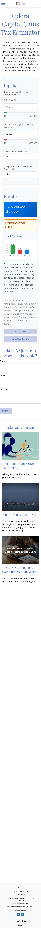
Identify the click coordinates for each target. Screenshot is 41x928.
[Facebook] (18, 914)
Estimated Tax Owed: (15, 223)
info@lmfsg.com (20, 911)
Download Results (20, 339)
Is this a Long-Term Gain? (16, 151)
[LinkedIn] (22, 914)
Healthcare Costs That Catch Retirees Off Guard (19, 570)
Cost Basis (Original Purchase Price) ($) (18, 126)
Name (3, 361)
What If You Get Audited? (19, 514)
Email (2, 375)
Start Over (20, 331)
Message (4, 389)
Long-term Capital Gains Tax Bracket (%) (18, 167)
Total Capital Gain (16, 206)
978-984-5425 (23, 892)
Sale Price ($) (10, 100)
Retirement (20, 925)
